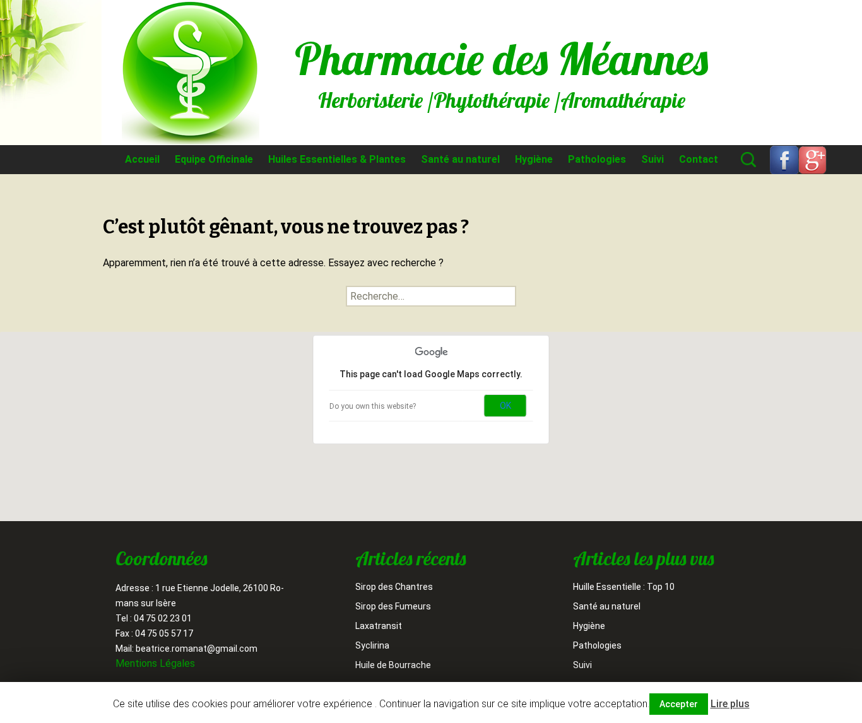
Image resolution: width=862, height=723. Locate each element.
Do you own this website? (372, 406)
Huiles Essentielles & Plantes (337, 159)
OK (505, 406)
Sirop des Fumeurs (393, 606)
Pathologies (597, 159)
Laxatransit (378, 626)
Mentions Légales (155, 663)
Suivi (652, 159)
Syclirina (372, 645)
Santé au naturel (460, 159)
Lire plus (730, 704)
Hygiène (534, 159)
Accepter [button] (678, 704)
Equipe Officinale (214, 159)
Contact (698, 159)
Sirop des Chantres (394, 587)
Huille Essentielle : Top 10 (624, 587)
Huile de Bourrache (393, 665)
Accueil (142, 159)
